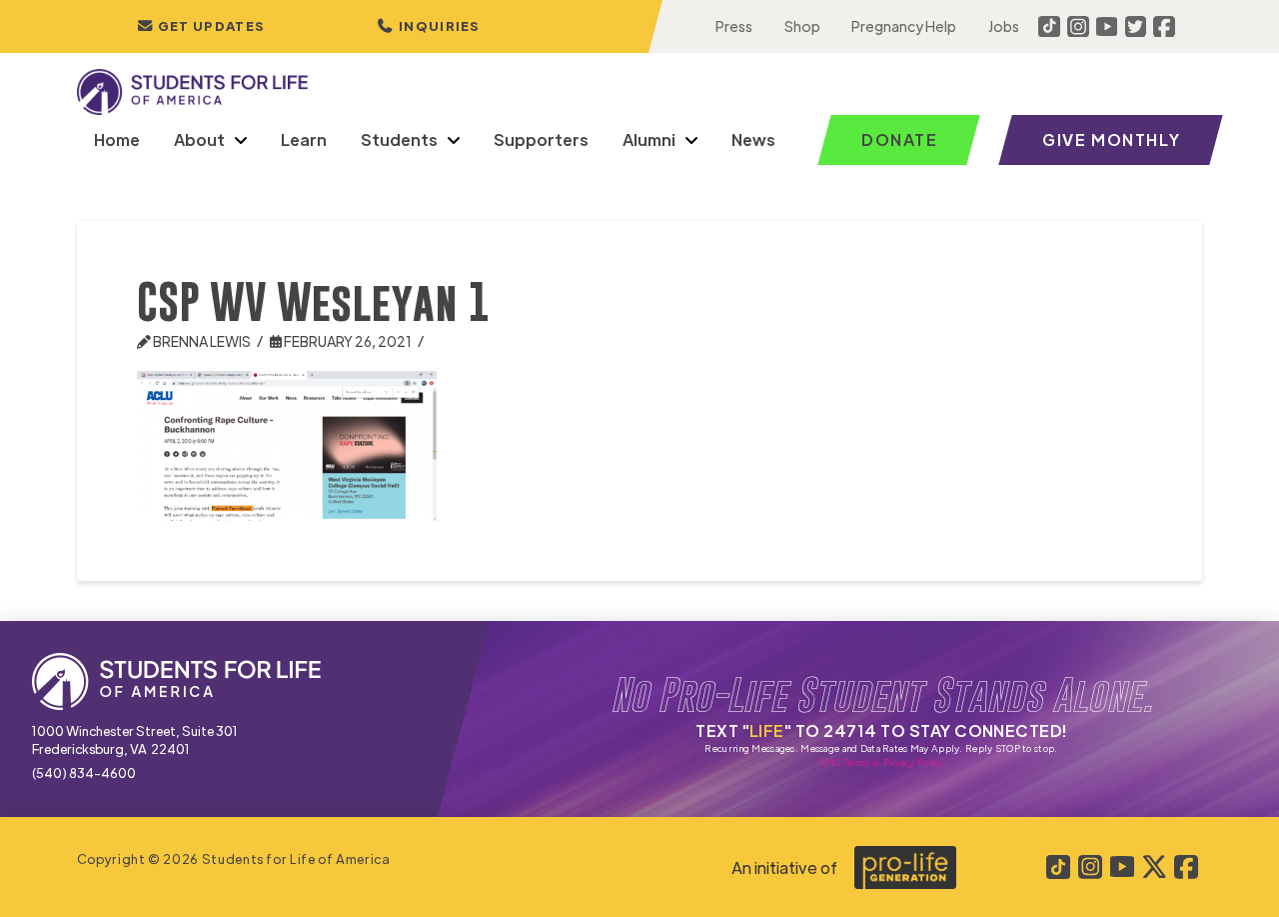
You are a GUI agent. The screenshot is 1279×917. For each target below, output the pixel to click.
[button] (429, 26)
